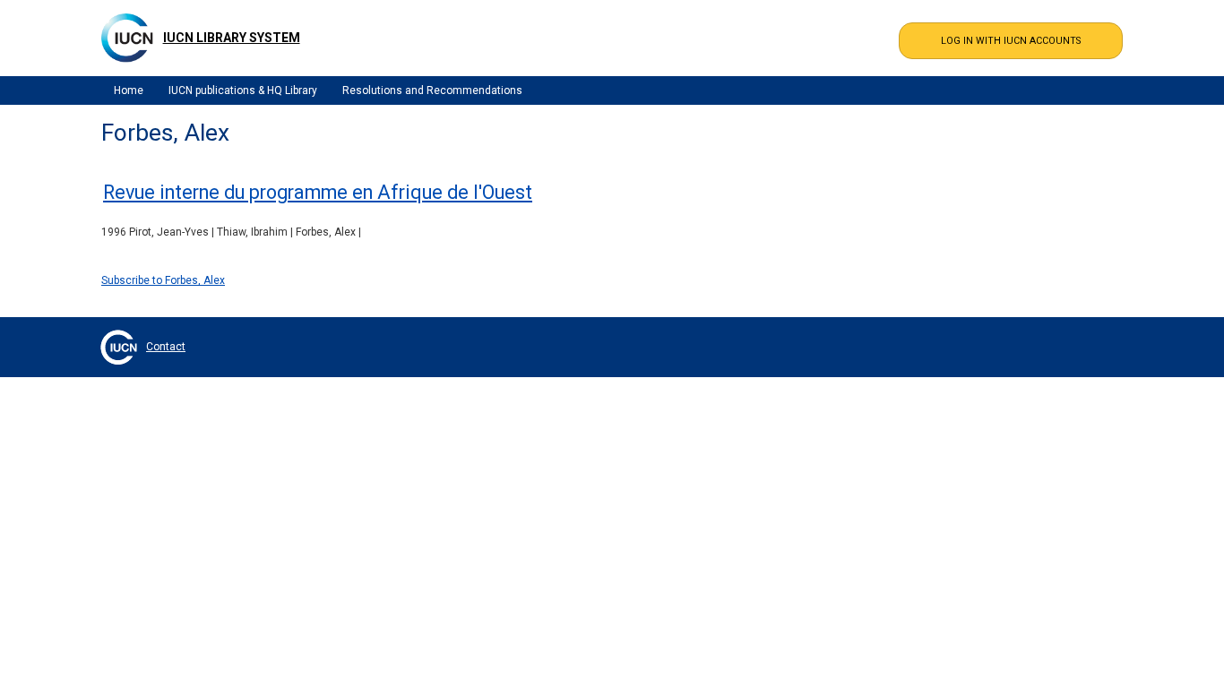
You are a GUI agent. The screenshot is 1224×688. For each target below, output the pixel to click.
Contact (165, 346)
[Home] (127, 37)
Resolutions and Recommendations (432, 90)
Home (128, 90)
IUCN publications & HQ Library (242, 90)
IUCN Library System (231, 37)
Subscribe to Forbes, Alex (163, 280)
